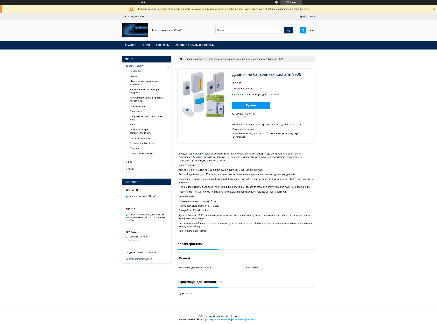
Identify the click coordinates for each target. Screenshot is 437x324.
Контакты (162, 45)
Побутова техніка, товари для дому (146, 118)
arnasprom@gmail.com (141, 259)
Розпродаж (136, 71)
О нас (146, 45)
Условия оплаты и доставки (195, 45)
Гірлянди (134, 148)
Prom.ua (235, 316)
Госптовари (214, 59)
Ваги (132, 124)
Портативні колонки (140, 138)
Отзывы (130, 168)
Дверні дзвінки (231, 59)
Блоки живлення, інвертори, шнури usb (144, 91)
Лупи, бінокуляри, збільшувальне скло (141, 131)
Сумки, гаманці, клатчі (142, 153)
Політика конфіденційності (245, 319)
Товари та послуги (194, 59)
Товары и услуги (135, 66)
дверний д (200, 153)
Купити (251, 105)
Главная (130, 45)
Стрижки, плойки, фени (142, 143)
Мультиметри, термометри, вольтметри (144, 83)
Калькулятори (137, 106)
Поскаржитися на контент (218, 319)
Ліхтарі (133, 76)
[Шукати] (288, 30)
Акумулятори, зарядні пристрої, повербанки (147, 99)
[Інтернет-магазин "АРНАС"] (135, 36)
